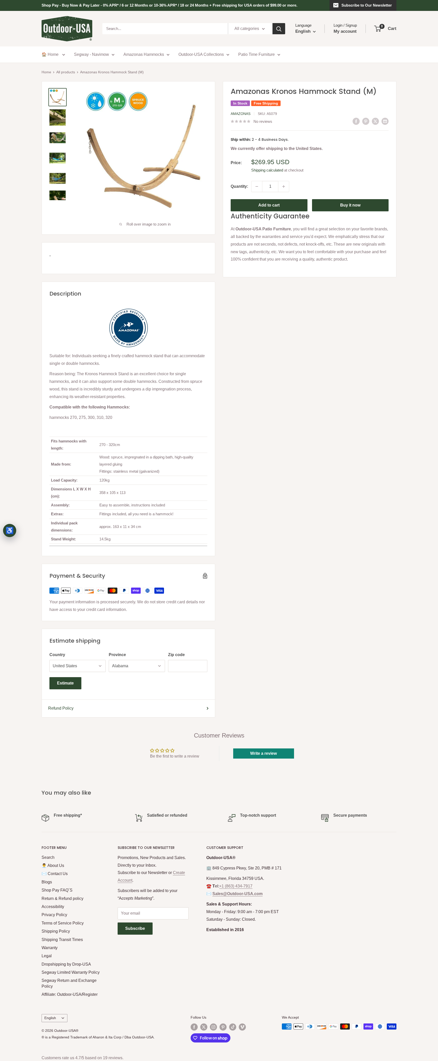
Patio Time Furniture (256, 54)
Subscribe (135, 928)
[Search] (278, 28)
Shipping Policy (56, 931)
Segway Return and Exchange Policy (69, 983)
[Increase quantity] (283, 186)
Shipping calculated (267, 170)
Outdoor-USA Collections (201, 54)
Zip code (176, 655)
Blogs (47, 882)
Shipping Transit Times (62, 939)
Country (57, 655)
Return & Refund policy (62, 898)
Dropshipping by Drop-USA (66, 964)
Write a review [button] (263, 753)
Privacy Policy (54, 915)
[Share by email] (385, 121)
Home (46, 72)
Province (117, 655)
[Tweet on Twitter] (375, 121)
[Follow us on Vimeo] (242, 1027)
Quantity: (239, 186)
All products (65, 72)
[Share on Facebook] (356, 121)
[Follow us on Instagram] (213, 1027)
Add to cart (269, 205)
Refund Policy (61, 708)
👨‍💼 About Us (53, 865)
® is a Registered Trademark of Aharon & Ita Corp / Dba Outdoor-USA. (98, 1037)
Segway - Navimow (91, 54)
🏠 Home (51, 54)
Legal (47, 956)
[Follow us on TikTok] (232, 1027)
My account (345, 31)
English (50, 1018)
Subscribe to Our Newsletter (366, 5)
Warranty (50, 948)
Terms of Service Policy (63, 923)
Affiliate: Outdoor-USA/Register (70, 994)
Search (48, 857)
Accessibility (53, 906)
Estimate (65, 683)
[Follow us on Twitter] (203, 1027)
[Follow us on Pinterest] (223, 1027)
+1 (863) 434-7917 (235, 886)
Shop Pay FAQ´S (57, 890)
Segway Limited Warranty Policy (71, 972)
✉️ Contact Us (55, 873)
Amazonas (240, 114)
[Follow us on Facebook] (194, 1027)
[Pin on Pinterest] (365, 121)
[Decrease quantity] (256, 186)
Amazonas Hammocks (143, 54)
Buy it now (350, 205)
